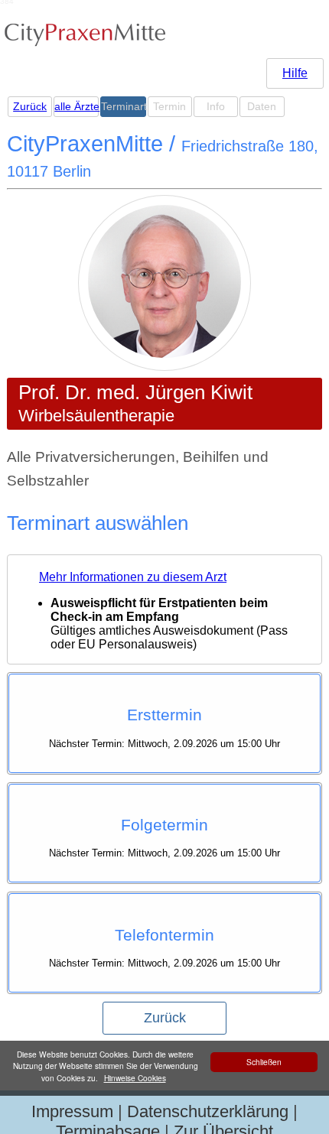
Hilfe (295, 73)
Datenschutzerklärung (207, 1111)
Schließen (264, 1061)
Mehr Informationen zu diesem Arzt (132, 576)
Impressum (72, 1111)
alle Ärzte (75, 106)
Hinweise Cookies (135, 1078)
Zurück (30, 106)
